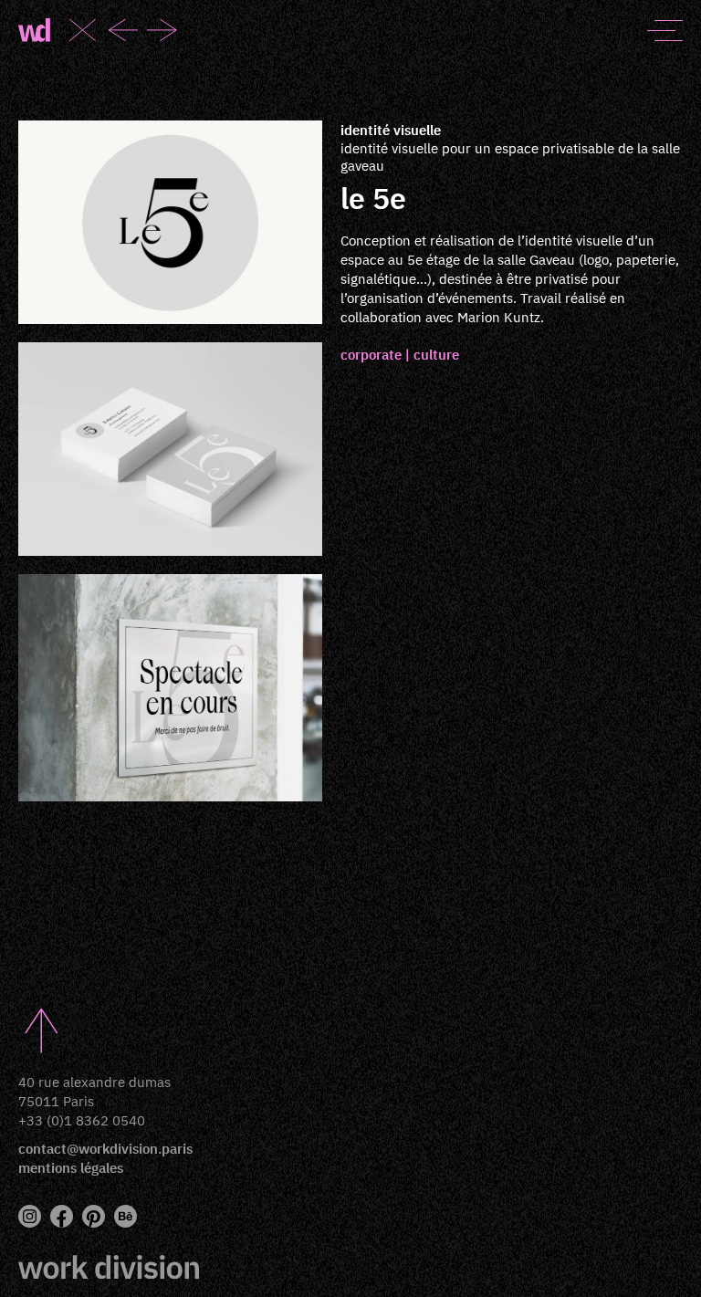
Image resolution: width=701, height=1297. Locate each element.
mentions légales (70, 1168)
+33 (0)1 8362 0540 (81, 1120)
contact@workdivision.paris (105, 1148)
